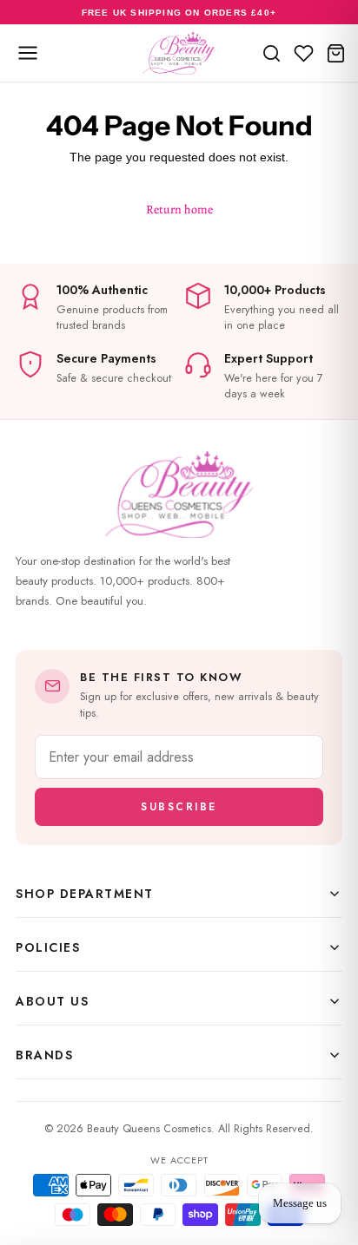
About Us (52, 1001)
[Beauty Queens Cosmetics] (179, 53)
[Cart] (336, 53)
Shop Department (85, 893)
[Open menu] (27, 53)
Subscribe (179, 807)
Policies (48, 947)
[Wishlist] (304, 53)
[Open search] (272, 53)
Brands (44, 1055)
